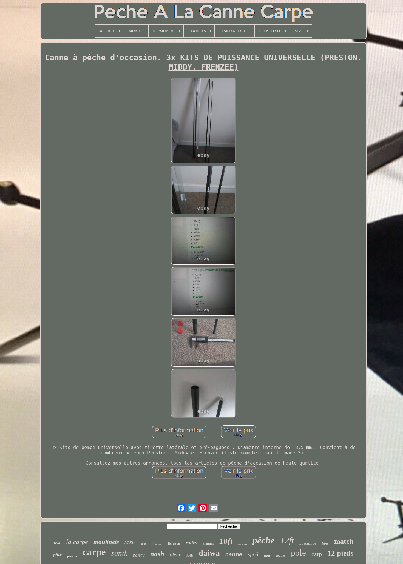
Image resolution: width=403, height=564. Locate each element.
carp (316, 554)
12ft (287, 540)
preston (72, 556)
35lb (189, 555)
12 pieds (340, 553)
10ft (225, 541)
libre (325, 543)
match (343, 541)
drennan (157, 544)
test (57, 542)
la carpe (77, 541)
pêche (263, 540)
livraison (174, 543)
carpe (94, 552)
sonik (119, 552)
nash (157, 553)
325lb (130, 542)
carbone (242, 544)
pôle (57, 554)
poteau (139, 555)
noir (267, 555)
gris (143, 543)
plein (175, 554)
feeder (280, 555)
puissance (307, 543)
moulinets (106, 542)
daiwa (209, 552)
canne (233, 554)
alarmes (208, 543)
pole (298, 552)
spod (253, 554)
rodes (191, 542)
